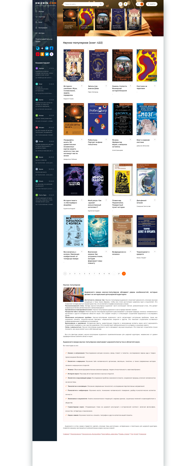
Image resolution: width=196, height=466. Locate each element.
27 (119, 274)
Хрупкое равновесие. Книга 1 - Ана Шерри (45, 151)
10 (109, 274)
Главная (66, 434)
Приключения (75, 434)
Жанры (41, 11)
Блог (40, 22)
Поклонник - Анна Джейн (45, 163)
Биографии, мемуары (110, 434)
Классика (142, 434)
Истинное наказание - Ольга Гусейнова (45, 109)
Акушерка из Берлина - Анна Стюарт (45, 93)
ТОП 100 (42, 17)
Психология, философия (91, 434)
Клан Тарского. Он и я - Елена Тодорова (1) (45, 189)
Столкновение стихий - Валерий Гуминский (45, 135)
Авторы (42, 33)
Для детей (134, 434)
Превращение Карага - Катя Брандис (45, 78)
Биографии (43, 28)
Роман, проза (124, 434)
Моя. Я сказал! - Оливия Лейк (45, 121)
